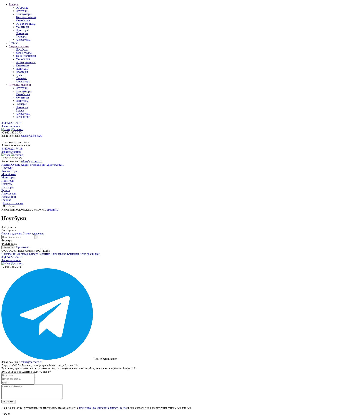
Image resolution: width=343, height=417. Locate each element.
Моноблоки (23, 20)
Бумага (20, 75)
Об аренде (22, 7)
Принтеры (22, 30)
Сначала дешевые (33, 233)
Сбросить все (23, 247)
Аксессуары (23, 39)
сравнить (52, 209)
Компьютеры (24, 14)
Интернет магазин (20, 84)
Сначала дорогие (11, 233)
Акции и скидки (19, 46)
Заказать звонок (11, 126)
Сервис (13, 42)
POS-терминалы (26, 23)
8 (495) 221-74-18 (11, 122)
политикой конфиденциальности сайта (103, 407)
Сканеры (21, 36)
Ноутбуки (22, 10)
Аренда (13, 4)
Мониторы (22, 26)
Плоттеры (22, 33)
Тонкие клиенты (26, 17)
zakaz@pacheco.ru (31, 135)
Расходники (23, 116)
